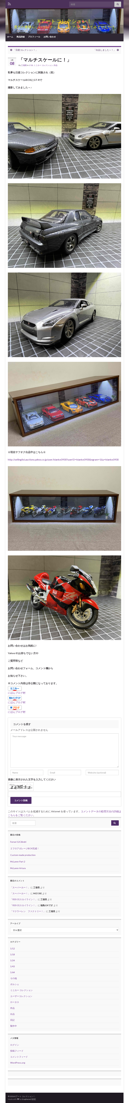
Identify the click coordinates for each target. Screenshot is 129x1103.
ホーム (10, 36)
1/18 (31, 65)
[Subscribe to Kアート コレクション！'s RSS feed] (9, 3)
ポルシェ (14, 984)
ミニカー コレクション (43, 65)
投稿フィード (16, 1050)
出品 (12, 1014)
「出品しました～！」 (105, 50)
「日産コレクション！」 (25, 50)
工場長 (24, 65)
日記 (12, 1020)
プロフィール (34, 36)
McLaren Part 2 (17, 861)
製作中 (13, 1026)
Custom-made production (23, 855)
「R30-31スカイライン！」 (23, 899)
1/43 (12, 966)
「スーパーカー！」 (20, 887)
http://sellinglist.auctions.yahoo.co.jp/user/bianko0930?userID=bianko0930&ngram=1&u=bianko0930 (63, 459)
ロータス (14, 1002)
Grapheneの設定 (29, 1099)
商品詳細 (21, 36)
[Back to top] (122, 1096)
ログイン (14, 1044)
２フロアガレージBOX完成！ (24, 848)
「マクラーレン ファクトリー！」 (27, 911)
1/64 (12, 972)
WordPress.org (17, 1062)
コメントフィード (19, 1056)
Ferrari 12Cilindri (18, 841)
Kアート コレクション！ (64, 21)
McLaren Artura (18, 868)
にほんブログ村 (16, 692)
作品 (55, 65)
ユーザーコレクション (21, 996)
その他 (13, 978)
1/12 (12, 948)
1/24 (12, 960)
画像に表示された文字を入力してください (32, 779)
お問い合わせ (50, 36)
